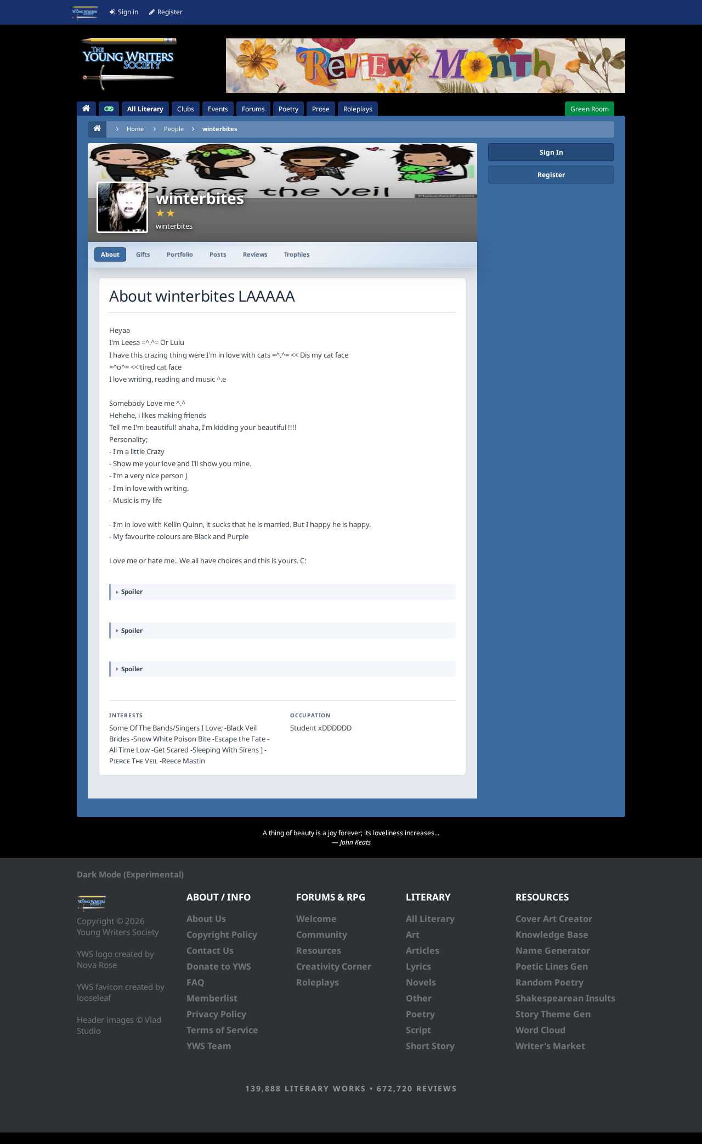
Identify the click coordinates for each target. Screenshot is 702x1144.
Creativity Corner (333, 966)
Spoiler (132, 591)
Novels (421, 982)
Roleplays (317, 982)
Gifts (143, 254)
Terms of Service (222, 1030)
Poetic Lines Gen (552, 966)
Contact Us (210, 950)
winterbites (219, 128)
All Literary (430, 919)
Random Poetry (550, 982)
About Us (206, 919)
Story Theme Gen (553, 1014)
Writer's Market (550, 1046)
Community (321, 934)
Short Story (430, 1046)
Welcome (316, 919)
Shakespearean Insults (565, 998)
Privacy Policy (216, 1014)
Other (419, 998)
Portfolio (180, 254)
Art (413, 934)
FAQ (195, 982)
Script (418, 1030)
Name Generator (553, 950)
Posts (218, 254)
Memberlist (211, 998)
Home (135, 128)
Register (551, 174)
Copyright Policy (221, 934)
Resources (318, 950)
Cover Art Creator (554, 919)
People (174, 128)
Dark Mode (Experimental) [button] (130, 874)
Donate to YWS (218, 966)
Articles (422, 950)
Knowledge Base (552, 934)
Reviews (255, 254)
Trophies (297, 254)
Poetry (420, 1014)
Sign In (551, 152)
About (110, 254)
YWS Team (208, 1046)
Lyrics (418, 966)
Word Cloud (540, 1030)
